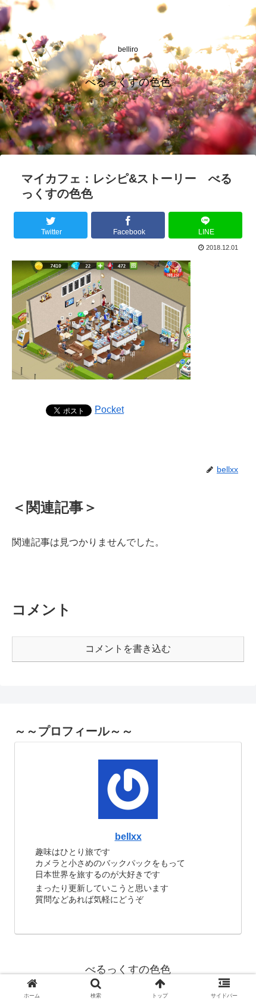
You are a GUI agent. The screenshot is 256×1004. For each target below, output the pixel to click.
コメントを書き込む (128, 649)
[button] (231, 955)
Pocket (109, 409)
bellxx (128, 837)
